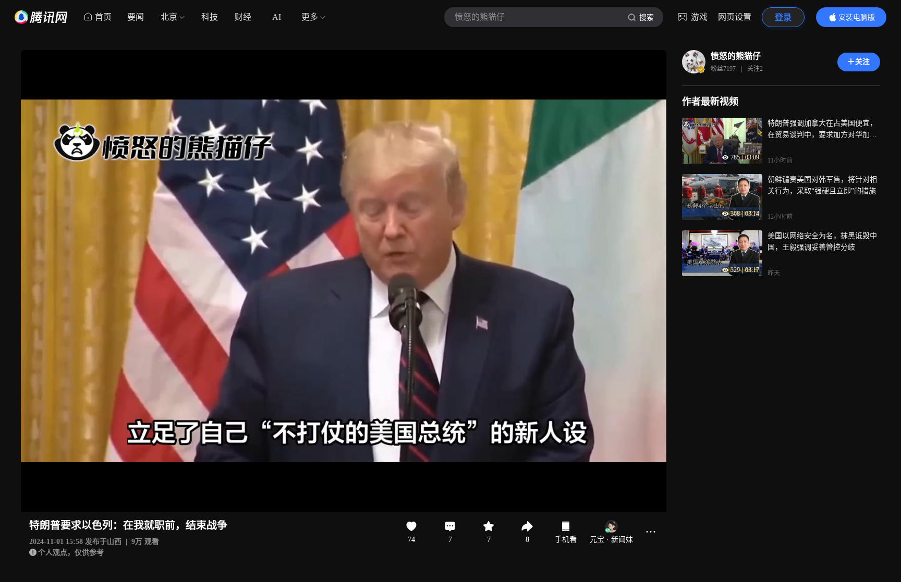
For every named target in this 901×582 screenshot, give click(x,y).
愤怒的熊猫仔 (736, 56)
